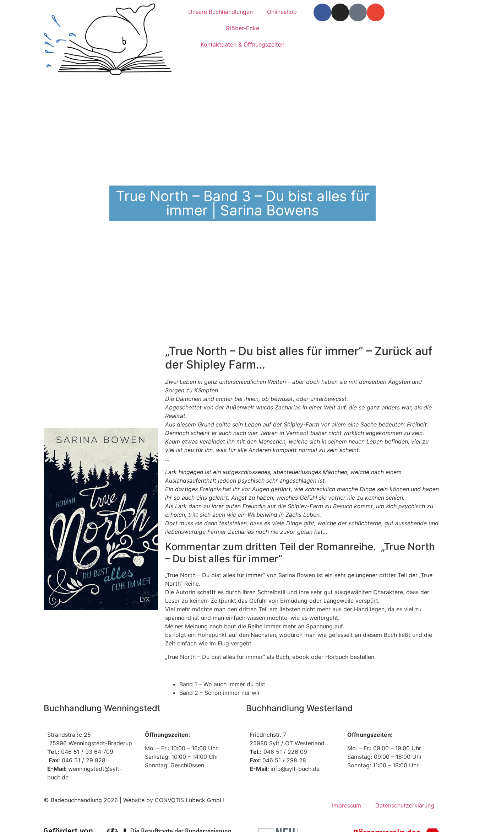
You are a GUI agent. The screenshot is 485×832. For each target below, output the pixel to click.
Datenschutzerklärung (404, 805)
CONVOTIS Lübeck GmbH (189, 800)
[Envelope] (376, 12)
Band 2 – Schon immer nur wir (219, 692)
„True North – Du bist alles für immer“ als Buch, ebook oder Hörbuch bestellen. (270, 656)
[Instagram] (340, 12)
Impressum (346, 805)
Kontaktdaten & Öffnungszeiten (242, 44)
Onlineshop (282, 11)
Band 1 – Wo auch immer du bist (222, 684)
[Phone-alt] (358, 12)
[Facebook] (322, 12)
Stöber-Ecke (242, 28)
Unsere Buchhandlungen (220, 11)
